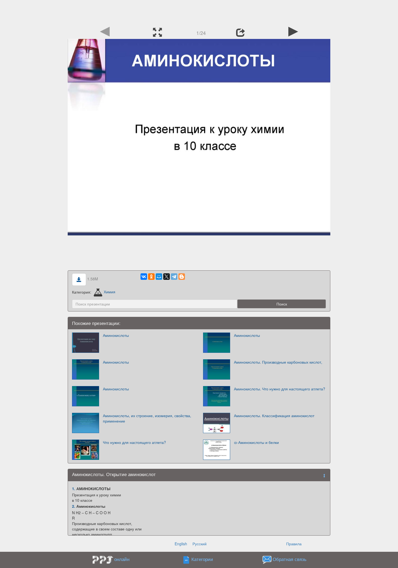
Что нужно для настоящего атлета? (134, 442)
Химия (109, 291)
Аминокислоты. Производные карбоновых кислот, (278, 362)
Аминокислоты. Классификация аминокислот (274, 415)
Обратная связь (289, 559)
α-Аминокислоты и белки (256, 442)
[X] (166, 276)
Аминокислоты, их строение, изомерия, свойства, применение (147, 418)
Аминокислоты (116, 335)
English (181, 543)
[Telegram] (174, 276)
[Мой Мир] (159, 276)
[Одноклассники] (151, 276)
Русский (200, 543)
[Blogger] (181, 276)
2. (73, 506)
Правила (294, 543)
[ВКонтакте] (144, 276)
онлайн (121, 559)
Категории (202, 559)
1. (73, 488)
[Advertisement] (199, 12)
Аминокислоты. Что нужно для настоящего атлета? (279, 388)
